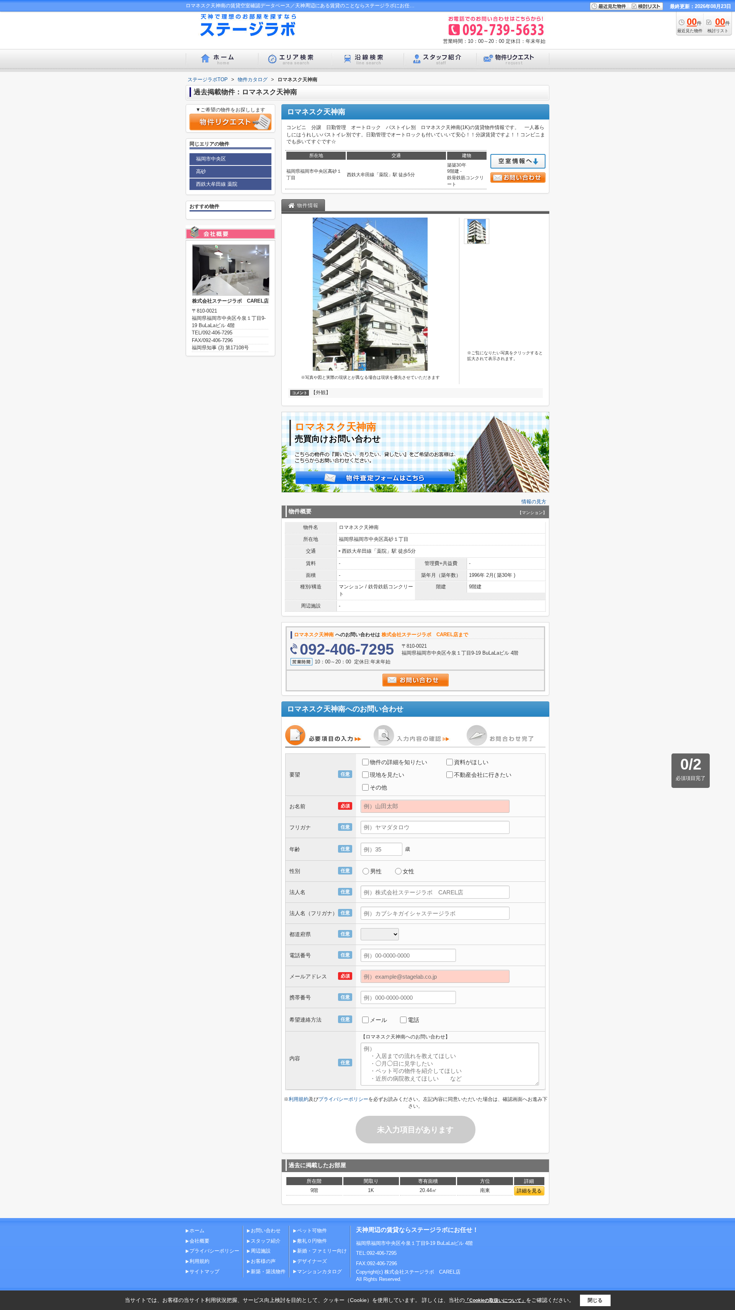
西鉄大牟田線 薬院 (216, 184)
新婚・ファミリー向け (322, 1251)
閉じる (595, 1300)
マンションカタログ (319, 1271)
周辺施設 (261, 1251)
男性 (376, 871)
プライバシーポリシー (343, 1099)
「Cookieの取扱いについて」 (495, 1300)
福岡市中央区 (211, 159)
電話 (413, 1020)
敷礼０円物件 (312, 1241)
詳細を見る (529, 1191)
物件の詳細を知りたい (398, 762)
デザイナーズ (312, 1261)
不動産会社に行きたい (482, 774)
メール (378, 1020)
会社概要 (199, 1241)
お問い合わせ (266, 1230)
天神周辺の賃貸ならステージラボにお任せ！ (417, 1229)
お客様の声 (263, 1261)
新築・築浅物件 (268, 1271)
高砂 (201, 171)
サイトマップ (204, 1271)
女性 (408, 871)
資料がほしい (471, 762)
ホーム (196, 1230)
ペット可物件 (312, 1230)
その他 (378, 787)
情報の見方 (533, 501)
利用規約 (299, 1099)
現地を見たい (387, 774)
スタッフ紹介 (266, 1241)
